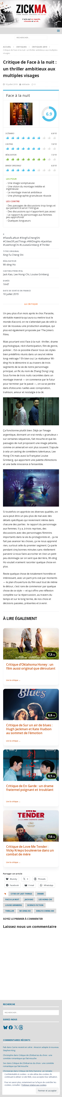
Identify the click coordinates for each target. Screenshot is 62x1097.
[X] (16, 1027)
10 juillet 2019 (11, 84)
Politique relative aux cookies (34, 1085)
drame (40, 893)
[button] (57, 30)
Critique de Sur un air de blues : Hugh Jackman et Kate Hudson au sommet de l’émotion (29, 729)
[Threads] (21, 1027)
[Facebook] (10, 1027)
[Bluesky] (5, 1027)
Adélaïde (26, 84)
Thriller (9, 911)
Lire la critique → (13, 680)
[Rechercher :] (31, 37)
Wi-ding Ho (25, 911)
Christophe (8, 1055)
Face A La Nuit (12, 899)
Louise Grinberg (13, 905)
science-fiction (35, 905)
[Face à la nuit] (21, 114)
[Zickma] (31, 25)
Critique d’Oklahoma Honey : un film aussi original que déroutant (30, 666)
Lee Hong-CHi (45, 899)
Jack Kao (29, 899)
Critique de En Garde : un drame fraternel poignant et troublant (29, 788)
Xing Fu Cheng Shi (45, 911)
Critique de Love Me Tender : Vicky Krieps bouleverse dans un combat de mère (30, 850)
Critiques (21, 46)
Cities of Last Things (21, 893)
